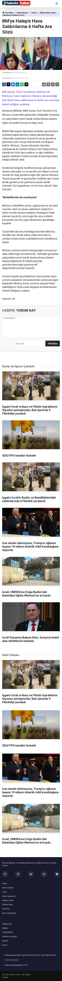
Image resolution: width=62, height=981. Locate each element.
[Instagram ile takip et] (44, 874)
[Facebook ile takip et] (5, 874)
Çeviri (4, 892)
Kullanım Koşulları (9, 936)
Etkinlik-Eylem (7, 904)
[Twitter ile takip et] (18, 874)
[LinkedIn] (17, 84)
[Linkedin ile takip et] (31, 874)
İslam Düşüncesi (9, 896)
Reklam (5, 941)
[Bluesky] (13, 84)
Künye (4, 945)
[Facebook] (4, 84)
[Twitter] (8, 84)
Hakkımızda (7, 924)
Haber (4, 883)
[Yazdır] (44, 84)
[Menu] (57, 3)
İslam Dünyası (22, 13)
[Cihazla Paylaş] (26, 84)
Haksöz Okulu (8, 900)
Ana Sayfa (9, 13)
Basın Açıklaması (9, 913)
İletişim (5, 928)
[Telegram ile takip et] (57, 874)
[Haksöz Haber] (16, 3)
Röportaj (5, 909)
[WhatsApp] (22, 84)
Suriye (33, 13)
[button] (48, 84)
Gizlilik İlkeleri (7, 932)
